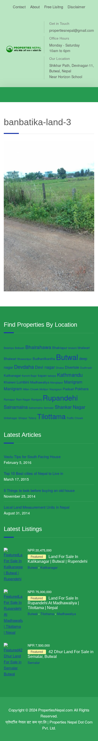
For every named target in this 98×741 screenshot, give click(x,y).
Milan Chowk (30, 389)
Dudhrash (86, 367)
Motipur (43, 389)
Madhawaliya (39, 382)
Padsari (68, 389)
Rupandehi (60, 397)
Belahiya (9, 348)
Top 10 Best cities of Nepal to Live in (33, 473)
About (35, 6)
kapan (42, 375)
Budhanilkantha (44, 358)
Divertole (72, 367)
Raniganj (36, 399)
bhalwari (84, 347)
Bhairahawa (38, 346)
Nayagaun (56, 389)
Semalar (49, 408)
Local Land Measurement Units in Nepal (36, 507)
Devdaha (24, 366)
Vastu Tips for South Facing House (32, 456)
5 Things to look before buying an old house (39, 490)
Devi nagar (45, 367)
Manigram (73, 382)
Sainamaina (16, 407)
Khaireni (10, 382)
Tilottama (51, 416)
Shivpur (22, 418)
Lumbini (23, 382)
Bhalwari (10, 358)
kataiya (52, 376)
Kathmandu (70, 374)
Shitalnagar (10, 418)
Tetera (32, 418)
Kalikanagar (12, 375)
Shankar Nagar (70, 407)
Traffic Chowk (75, 418)
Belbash (19, 348)
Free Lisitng (53, 6)
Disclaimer (76, 6)
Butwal (67, 356)
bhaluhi (72, 348)
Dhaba (60, 367)
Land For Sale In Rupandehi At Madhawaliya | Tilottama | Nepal (53, 603)
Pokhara (81, 388)
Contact (19, 6)
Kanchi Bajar (29, 376)
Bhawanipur (24, 359)
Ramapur (9, 399)
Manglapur (56, 382)
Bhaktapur (59, 347)
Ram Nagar (23, 399)
